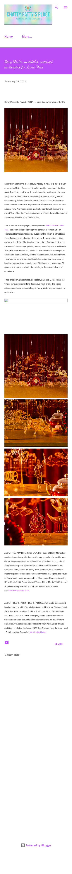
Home (8, 36)
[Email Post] (6, 643)
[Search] (56, 6)
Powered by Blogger (38, 845)
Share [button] (59, 643)
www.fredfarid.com (38, 632)
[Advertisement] (36, 791)
